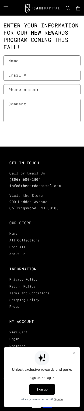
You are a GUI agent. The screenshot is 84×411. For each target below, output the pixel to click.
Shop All (17, 247)
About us (17, 253)
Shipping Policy (24, 299)
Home (13, 233)
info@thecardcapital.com (35, 185)
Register (17, 346)
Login (14, 339)
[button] (6, 8)
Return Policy (22, 286)
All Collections (24, 240)
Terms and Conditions (29, 293)
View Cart (18, 332)
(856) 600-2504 (25, 179)
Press (14, 306)
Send (17, 135)
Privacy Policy (23, 279)
